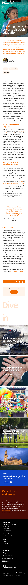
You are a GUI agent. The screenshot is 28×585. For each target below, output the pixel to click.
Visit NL (4, 541)
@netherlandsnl (9, 558)
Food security (6, 528)
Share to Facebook (20, 282)
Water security (6, 534)
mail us (7, 561)
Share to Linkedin (22, 282)
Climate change (6, 526)
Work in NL (5, 543)
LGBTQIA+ (19, 380)
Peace (5, 380)
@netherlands (8, 553)
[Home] (9, 2)
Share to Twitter (17, 282)
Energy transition (7, 530)
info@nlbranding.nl (7, 510)
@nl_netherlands (9, 555)
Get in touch (14, 292)
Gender (5, 69)
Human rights (13, 69)
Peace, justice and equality (9, 524)
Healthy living (6, 532)
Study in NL (5, 545)
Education (6, 72)
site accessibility (16, 575)
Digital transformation (8, 535)
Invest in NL (5, 547)
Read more (6, 344)
